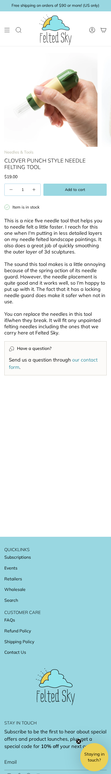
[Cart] (103, 30)
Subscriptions (17, 557)
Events (11, 568)
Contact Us (15, 652)
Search (11, 600)
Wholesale (15, 589)
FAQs (9, 620)
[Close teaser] (78, 741)
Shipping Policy (19, 641)
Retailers (13, 578)
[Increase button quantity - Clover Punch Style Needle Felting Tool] (33, 190)
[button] (94, 757)
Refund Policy (17, 630)
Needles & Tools (18, 152)
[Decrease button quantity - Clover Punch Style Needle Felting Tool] (11, 190)
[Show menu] (7, 30)
